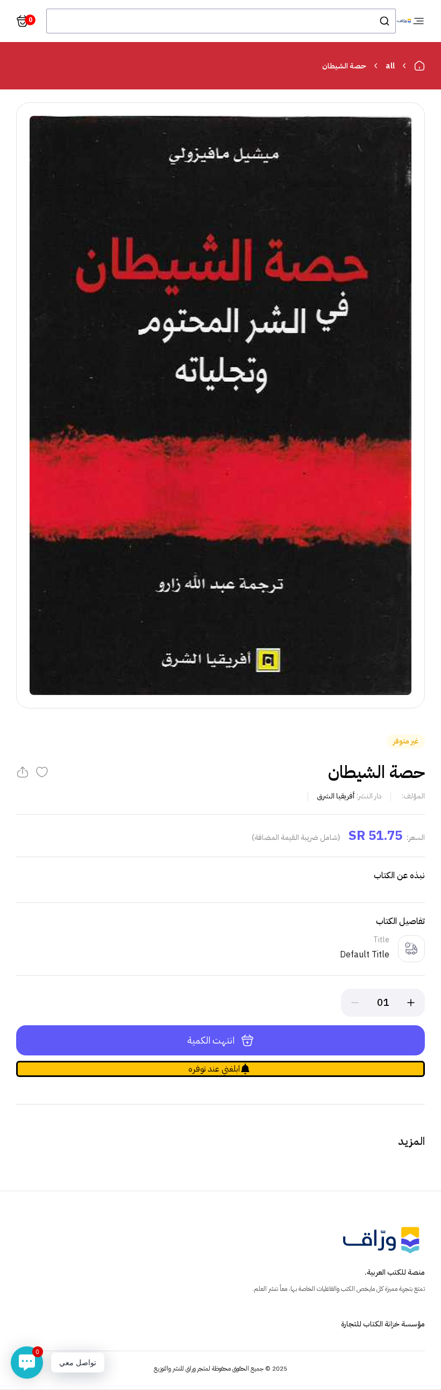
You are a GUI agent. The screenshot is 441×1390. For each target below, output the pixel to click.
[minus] (355, 1003)
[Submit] (383, 21)
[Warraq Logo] (404, 21)
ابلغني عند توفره (214, 1068)
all (390, 66)
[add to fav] (41, 772)
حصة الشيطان (344, 66)
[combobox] (221, 21)
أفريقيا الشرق (335, 796)
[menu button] (418, 21)
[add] (411, 1003)
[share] (22, 772)
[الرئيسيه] (419, 65)
